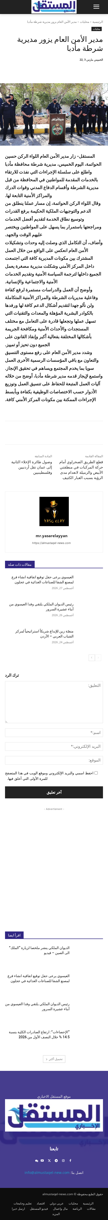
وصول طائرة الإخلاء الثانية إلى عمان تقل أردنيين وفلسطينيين (31, 467)
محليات (84, 22)
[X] (71, 71)
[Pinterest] (59, 71)
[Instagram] (63, 1161)
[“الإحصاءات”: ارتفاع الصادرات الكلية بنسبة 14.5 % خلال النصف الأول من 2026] (88, 1040)
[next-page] (92, 657)
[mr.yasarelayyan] (54, 511)
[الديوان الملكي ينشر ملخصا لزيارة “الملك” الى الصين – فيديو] (88, 956)
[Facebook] (82, 71)
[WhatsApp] (47, 71)
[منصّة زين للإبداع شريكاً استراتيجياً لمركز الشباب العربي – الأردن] (88, 639)
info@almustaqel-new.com (47, 1172)
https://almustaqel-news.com (51, 543)
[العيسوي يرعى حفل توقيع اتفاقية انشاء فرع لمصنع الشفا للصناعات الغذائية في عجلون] (88, 585)
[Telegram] (56, 1161)
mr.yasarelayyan (52, 535)
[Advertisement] (54, 865)
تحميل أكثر (56, 1059)
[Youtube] (42, 1161)
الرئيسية (97, 22)
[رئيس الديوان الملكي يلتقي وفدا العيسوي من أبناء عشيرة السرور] (88, 612)
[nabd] (36, 1161)
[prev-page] (98, 657)
